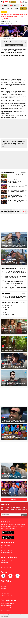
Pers (2, 565)
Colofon (3, 589)
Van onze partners (6, 593)
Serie (8, 8)
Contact (3, 586)
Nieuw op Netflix (5, 546)
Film (11, 8)
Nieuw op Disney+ (6, 548)
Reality (3, 8)
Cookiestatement (6, 608)
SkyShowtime (5, 584)
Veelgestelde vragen (6, 560)
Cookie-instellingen (6, 610)
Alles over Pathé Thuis (7, 550)
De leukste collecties (7, 552)
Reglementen (5, 563)
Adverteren (4, 591)
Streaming (16, 8)
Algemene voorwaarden (7, 603)
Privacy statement (6, 606)
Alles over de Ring (6, 567)
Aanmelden (24, 515)
